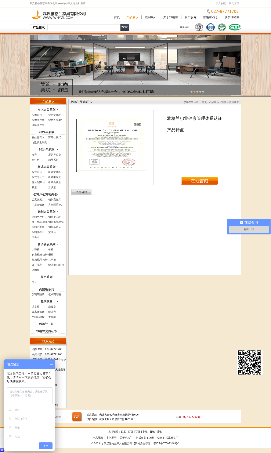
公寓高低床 (38, 311)
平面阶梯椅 (38, 316)
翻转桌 (52, 306)
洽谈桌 (52, 187)
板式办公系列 (46, 166)
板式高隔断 (54, 294)
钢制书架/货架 (56, 222)
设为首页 (234, 3)
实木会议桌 (38, 120)
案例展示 (151, 17)
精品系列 (53, 159)
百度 (123, 431)
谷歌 (145, 431)
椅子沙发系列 (46, 244)
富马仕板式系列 (57, 137)
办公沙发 (37, 264)
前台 (34, 282)
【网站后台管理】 (143, 443)
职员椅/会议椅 (40, 254)
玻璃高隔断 (38, 294)
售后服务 (190, 17)
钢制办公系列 (46, 211)
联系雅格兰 (231, 17)
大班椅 (35, 249)
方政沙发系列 (39, 142)
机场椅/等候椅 (40, 259)
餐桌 (34, 187)
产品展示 (132, 17)
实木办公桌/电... (57, 120)
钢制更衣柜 (54, 216)
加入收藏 (221, 3)
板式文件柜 (54, 172)
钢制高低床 (54, 199)
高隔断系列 (46, 289)
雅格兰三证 (46, 324)
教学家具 (47, 301)
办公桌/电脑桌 (40, 222)
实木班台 (37, 114)
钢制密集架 (38, 227)
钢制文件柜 (38, 216)
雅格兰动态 (210, 17)
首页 (117, 17)
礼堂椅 (52, 259)
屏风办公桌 (54, 154)
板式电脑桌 (54, 177)
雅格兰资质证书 (46, 331)
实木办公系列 (46, 109)
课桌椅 (35, 306)
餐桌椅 (52, 316)
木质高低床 (38, 204)
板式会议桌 (54, 182)
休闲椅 (35, 269)
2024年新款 (46, 132)
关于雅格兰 (170, 17)
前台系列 (47, 277)
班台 (34, 154)
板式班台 (37, 172)
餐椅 (50, 249)
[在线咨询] (199, 181)
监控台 (52, 232)
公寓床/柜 (37, 199)
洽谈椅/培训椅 (56, 264)
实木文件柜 (54, 114)
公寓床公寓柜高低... (46, 194)
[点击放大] (112, 145)
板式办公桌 (38, 177)
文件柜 (35, 159)
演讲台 (52, 311)
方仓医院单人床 (57, 204)
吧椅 (50, 254)
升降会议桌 (38, 125)
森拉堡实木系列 (41, 137)
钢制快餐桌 (38, 232)
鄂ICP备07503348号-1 (166, 443)
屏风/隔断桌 (38, 182)
